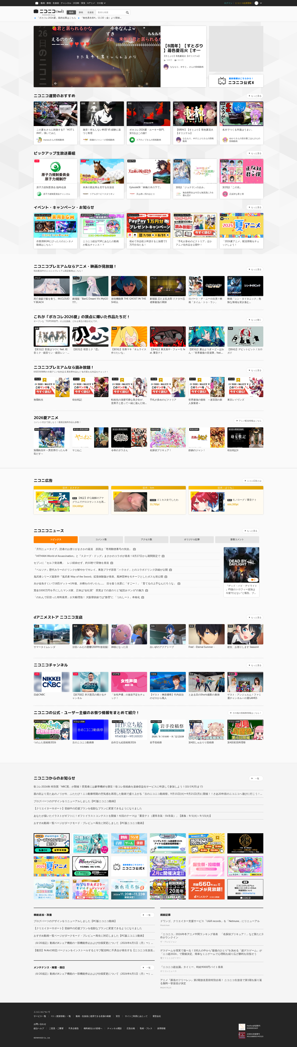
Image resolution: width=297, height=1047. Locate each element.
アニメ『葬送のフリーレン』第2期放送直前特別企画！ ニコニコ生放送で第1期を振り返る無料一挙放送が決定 (211, 982)
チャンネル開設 (114, 1028)
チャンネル (66, 3)
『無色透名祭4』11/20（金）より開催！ (101, 18)
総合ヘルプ (39, 1028)
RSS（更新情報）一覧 (61, 1016)
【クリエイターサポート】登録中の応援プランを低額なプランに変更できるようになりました (88, 808)
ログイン (228, 3)
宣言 (118, 1016)
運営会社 (157, 1016)
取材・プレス (146, 1028)
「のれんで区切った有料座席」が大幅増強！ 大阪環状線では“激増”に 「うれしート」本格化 (87, 597)
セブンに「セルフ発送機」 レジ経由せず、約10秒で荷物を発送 (71, 563)
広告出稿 (131, 1028)
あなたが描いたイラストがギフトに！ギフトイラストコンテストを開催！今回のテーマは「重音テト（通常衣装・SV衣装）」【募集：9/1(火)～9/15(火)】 (123, 816)
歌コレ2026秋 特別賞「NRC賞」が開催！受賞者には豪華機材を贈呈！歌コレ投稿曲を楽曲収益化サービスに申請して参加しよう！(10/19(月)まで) (118, 786)
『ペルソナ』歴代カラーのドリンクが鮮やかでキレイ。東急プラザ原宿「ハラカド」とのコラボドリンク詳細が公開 (101, 570)
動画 (43, 3)
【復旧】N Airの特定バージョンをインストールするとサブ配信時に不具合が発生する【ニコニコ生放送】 (94, 950)
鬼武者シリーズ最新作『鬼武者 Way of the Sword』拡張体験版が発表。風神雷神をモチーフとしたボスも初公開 (98, 576)
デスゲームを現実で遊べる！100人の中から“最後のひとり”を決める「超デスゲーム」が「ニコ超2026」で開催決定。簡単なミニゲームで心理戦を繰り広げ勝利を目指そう (211, 952)
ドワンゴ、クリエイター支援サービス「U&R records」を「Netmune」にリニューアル (210, 921)
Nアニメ (91, 3)
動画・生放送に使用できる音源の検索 (93, 1016)
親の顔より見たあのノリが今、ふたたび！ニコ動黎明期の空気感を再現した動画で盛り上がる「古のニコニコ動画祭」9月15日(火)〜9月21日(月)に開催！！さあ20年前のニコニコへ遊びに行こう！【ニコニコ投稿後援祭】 (148, 794)
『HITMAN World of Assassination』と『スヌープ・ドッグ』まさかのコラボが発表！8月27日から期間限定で (97, 556)
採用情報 (161, 1028)
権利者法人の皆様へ (93, 1028)
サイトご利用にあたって (136, 1016)
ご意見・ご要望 (56, 1028)
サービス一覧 (40, 1016)
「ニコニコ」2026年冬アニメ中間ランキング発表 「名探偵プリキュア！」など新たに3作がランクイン (211, 936)
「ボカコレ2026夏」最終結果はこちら (56, 18)
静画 (49, 3)
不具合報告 (73, 1028)
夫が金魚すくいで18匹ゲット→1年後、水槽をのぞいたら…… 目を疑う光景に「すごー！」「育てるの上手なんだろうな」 (105, 583)
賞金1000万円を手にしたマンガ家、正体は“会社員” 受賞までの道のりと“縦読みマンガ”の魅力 (89, 590)
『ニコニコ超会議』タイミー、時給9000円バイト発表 (191, 967)
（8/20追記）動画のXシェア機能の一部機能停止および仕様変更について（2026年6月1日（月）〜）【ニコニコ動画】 (94, 943)
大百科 (76, 3)
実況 (83, 3)
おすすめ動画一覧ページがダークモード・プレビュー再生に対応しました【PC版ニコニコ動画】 (89, 823)
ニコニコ (49, 12)
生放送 (56, 3)
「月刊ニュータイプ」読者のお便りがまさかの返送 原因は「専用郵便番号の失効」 (83, 549)
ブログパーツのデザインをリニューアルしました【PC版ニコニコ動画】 (75, 801)
